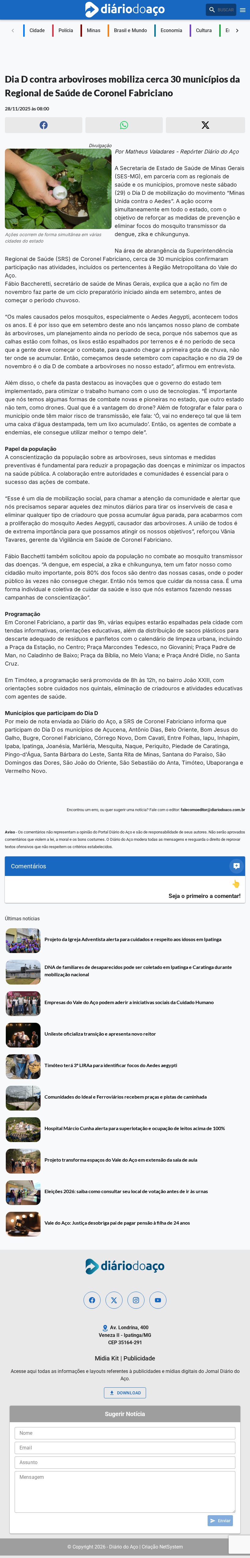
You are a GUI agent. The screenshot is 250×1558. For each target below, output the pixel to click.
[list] (125, 889)
